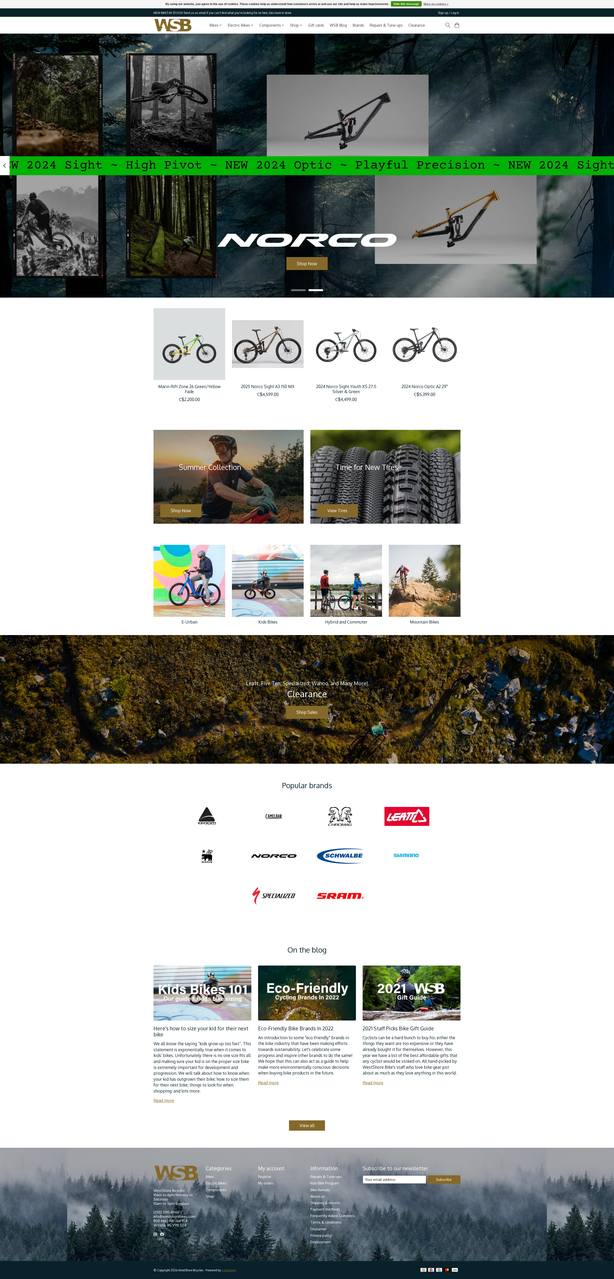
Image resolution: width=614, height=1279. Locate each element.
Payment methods (325, 1209)
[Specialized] (274, 896)
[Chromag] (340, 816)
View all (307, 1125)
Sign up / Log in (448, 13)
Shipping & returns (325, 1203)
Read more (164, 1100)
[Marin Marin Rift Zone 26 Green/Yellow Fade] (189, 344)
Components (216, 1190)
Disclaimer (318, 1229)
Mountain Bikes (424, 621)
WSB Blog (338, 25)
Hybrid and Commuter (346, 621)
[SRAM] (340, 896)
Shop (210, 1196)
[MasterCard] (447, 1270)
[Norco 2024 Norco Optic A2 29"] (424, 344)
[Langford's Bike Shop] (173, 25)
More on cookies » (436, 4)
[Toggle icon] (447, 25)
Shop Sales (307, 712)
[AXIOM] (207, 816)
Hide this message (406, 4)
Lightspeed (229, 1270)
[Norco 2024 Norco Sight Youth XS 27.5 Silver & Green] (346, 344)
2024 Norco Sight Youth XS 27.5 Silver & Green (346, 389)
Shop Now (307, 263)
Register (264, 1176)
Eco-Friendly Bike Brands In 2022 (295, 1028)
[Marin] (207, 856)
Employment (320, 1242)
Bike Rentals (320, 1190)
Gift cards (316, 25)
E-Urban (189, 621)
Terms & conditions (326, 1222)
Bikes (210, 1176)
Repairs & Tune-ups (386, 25)
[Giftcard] (431, 1270)
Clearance (416, 25)
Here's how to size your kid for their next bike (201, 1031)
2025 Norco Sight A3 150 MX (268, 386)
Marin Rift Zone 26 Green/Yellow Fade (189, 389)
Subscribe (444, 1179)
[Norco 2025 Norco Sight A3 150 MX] (268, 344)
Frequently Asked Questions (332, 1215)
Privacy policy (321, 1235)
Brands (358, 25)
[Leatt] (407, 816)
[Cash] (423, 1270)
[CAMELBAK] (274, 816)
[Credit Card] (439, 1270)
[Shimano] (407, 856)
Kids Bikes (267, 621)
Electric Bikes (216, 1183)
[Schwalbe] (340, 856)
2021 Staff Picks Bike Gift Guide (398, 1028)
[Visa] (455, 1270)
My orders (266, 1183)
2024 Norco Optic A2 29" (424, 386)
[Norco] (274, 856)
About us (317, 1196)
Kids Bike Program (324, 1183)
